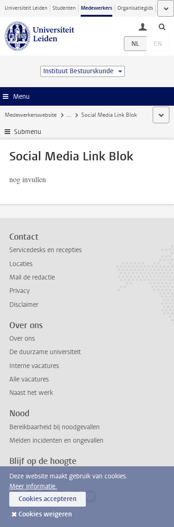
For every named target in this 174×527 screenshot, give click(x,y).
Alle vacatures (29, 379)
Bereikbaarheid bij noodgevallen (54, 427)
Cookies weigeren (45, 514)
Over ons (22, 338)
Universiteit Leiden (26, 8)
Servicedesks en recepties (45, 250)
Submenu (27, 131)
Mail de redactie (32, 277)
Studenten (64, 8)
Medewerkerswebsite (31, 115)
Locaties (20, 264)
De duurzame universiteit (45, 352)
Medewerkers (96, 8)
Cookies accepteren (48, 499)
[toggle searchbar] (162, 26)
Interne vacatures (34, 366)
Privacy (19, 290)
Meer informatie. (33, 486)
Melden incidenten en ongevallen (56, 440)
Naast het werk (31, 392)
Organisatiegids (135, 8)
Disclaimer (24, 304)
